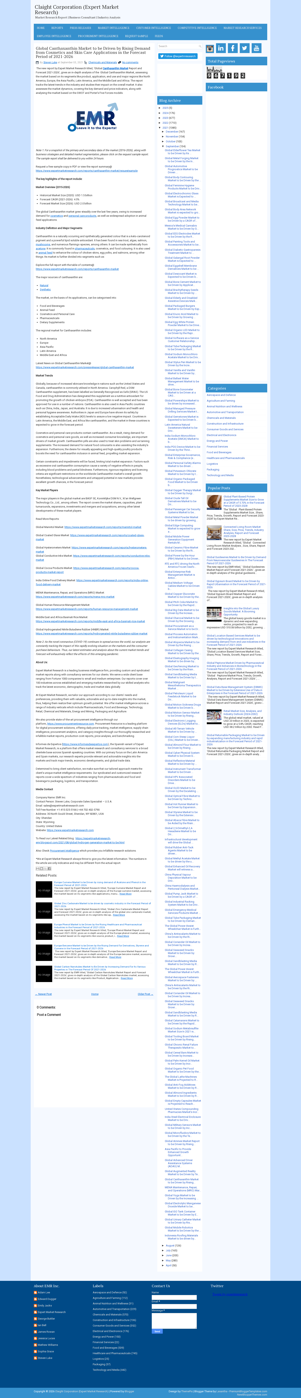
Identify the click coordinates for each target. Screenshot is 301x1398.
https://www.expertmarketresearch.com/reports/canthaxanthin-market (77, 269)
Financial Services (217, 446)
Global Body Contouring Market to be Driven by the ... (183, 179)
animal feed (45, 252)
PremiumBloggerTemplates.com (248, 1391)
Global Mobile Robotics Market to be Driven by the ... (183, 1229)
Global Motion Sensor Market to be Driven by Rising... (182, 714)
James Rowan (46, 1331)
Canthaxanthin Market (115, 68)
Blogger (129, 1391)
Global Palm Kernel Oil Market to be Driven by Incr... (182, 1062)
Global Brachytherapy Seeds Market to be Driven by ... (181, 291)
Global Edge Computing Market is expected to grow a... (182, 528)
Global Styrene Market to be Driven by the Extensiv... (181, 814)
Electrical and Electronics (221, 435)
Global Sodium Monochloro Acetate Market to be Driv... (182, 356)
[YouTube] (257, 53)
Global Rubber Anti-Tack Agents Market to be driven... (179, 850)
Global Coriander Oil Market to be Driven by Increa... (182, 943)
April (168, 1265)
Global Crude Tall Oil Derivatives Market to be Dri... (180, 501)
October (170, 141)
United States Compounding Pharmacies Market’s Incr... (182, 1110)
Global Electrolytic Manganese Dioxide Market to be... (183, 1205)
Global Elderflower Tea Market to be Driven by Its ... (182, 152)
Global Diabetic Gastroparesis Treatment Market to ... (182, 251)
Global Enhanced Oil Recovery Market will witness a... (182, 868)
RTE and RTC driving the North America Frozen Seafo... (182, 565)
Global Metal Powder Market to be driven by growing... (181, 519)
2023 (165, 117)
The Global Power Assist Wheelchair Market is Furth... (183, 927)
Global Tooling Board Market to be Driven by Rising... (182, 1038)
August (170, 1245)
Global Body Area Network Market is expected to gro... (182, 211)
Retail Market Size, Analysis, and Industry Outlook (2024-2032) (243, 712)
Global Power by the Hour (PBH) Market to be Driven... (182, 557)
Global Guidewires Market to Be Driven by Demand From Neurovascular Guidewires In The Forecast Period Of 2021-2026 (236, 560)
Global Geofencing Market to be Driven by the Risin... (182, 668)
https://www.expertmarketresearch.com (70, 830)
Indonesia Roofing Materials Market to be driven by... (181, 1237)
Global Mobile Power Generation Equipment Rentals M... (179, 539)
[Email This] (38, 869)
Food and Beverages (219, 452)
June (169, 1255)
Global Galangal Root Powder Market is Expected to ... (182, 259)
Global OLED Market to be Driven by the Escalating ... (181, 789)
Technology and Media (220, 475)
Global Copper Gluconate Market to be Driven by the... (182, 595)
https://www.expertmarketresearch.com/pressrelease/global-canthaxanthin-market (85, 367)
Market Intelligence (113, 28)
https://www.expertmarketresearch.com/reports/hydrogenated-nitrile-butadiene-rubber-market (91, 633)
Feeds (159, 36)
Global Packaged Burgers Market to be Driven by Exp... (183, 307)
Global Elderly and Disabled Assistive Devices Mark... (181, 299)
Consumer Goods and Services (225, 429)
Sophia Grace (46, 1351)
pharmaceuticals (85, 248)
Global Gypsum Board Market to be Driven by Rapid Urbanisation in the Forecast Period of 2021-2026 (236, 584)
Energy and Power (217, 440)
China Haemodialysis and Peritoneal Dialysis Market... (182, 887)
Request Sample (136, 36)
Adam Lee (44, 1292)
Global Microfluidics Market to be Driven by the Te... (183, 1134)
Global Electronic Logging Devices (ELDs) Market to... (182, 722)
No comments (130, 62)
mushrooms (43, 244)
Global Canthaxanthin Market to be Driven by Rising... (182, 1181)
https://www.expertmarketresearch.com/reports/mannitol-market (102, 527)
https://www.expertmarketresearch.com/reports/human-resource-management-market (87, 609)
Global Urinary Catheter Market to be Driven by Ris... (183, 1221)
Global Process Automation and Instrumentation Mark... (182, 636)
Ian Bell (42, 1325)
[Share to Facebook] (49, 869)
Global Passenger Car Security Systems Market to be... (182, 511)
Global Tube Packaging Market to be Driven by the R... (183, 348)
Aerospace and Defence (221, 395)
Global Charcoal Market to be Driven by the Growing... (182, 619)
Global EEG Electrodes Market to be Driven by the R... (182, 235)
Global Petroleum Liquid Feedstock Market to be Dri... (180, 696)
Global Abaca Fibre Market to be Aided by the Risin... (182, 822)
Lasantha (221, 1391)
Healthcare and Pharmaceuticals (226, 458)
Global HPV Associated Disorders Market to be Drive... (180, 780)
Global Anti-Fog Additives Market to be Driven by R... (181, 1086)
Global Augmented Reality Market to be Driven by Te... (182, 1173)
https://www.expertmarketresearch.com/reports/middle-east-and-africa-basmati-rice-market (90, 621)
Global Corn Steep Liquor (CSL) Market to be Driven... (182, 738)
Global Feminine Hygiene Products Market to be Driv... (183, 187)
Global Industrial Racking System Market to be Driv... (182, 903)
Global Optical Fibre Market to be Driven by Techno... (182, 797)
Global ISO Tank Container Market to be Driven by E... (181, 1213)
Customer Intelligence (153, 28)
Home (41, 28)
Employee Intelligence (54, 36)
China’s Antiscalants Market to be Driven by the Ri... (182, 935)
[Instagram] (210, 53)
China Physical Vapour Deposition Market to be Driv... (181, 877)
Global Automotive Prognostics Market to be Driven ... (181, 169)
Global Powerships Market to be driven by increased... (182, 402)
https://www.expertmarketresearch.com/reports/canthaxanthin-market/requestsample (87, 170)
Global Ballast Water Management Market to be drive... (182, 381)
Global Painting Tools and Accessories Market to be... (182, 243)
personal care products (82, 215)
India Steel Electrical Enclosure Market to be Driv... (183, 1118)
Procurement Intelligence (98, 36)
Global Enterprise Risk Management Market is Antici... (180, 574)
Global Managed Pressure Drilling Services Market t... (182, 410)
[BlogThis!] (42, 869)
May (168, 1260)
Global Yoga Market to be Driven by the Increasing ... (181, 1197)
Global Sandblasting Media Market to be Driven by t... (181, 676)
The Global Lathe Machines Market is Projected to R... (181, 1078)
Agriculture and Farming (221, 400)
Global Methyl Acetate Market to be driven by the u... (182, 860)
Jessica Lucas (46, 1338)
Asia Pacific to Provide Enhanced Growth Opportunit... (178, 1152)
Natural (44, 285)
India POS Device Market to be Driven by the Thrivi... (182, 448)
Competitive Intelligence (197, 28)
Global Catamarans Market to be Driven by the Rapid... (182, 1022)
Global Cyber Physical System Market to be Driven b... (182, 754)
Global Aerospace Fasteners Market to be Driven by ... (182, 979)
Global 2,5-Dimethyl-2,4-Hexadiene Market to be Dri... (180, 831)
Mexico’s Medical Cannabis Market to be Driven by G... (182, 227)
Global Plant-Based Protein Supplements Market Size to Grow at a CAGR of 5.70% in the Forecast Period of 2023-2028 (244, 501)
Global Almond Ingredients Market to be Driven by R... (181, 1094)
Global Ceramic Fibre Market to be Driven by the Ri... (181, 549)
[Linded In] (221, 53)
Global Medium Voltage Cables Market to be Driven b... (182, 585)
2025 (165, 107)
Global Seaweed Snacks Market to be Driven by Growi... (179, 953)
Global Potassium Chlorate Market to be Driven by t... (181, 472)
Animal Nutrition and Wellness (224, 406)
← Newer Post (43, 994)
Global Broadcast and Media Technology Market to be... (182, 203)
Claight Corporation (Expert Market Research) (77, 9)
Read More (125, 893)
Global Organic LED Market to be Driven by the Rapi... (182, 332)
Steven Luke (50, 62)
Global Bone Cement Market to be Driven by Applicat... (183, 283)
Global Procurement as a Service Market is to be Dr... (182, 627)
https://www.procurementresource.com (70, 723)
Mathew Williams (48, 1344)
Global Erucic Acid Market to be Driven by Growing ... (181, 316)
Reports (57, 28)
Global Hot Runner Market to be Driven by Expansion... (181, 806)
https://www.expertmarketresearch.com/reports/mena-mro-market (75, 596)
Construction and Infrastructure (225, 423)
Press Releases (80, 28)
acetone (40, 248)
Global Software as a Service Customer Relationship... (182, 339)
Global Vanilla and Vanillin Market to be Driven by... (180, 372)
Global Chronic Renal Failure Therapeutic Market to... (181, 1046)
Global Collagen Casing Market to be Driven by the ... (183, 652)
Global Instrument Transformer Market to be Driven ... (183, 770)
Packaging (213, 469)
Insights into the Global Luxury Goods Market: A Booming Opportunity (241, 611)
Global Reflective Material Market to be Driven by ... (181, 762)
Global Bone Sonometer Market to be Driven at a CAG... (180, 392)
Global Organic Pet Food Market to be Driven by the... (182, 1070)
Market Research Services (243, 28)
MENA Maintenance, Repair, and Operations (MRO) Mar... (183, 1189)
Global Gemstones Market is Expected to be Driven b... (181, 418)
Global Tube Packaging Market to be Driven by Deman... (183, 919)
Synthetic (45, 289)
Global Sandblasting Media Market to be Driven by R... (181, 963)
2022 (165, 122)
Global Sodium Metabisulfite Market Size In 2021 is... (181, 1030)
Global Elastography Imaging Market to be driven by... (182, 660)
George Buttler (46, 1318)
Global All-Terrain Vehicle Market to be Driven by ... (181, 730)
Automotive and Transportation (225, 412)
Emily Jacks (45, 1305)
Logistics (212, 463)
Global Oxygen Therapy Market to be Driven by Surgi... (183, 492)
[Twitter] (245, 53)
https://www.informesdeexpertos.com (85, 744)
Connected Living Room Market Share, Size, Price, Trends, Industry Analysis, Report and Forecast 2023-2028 (244, 531)
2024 (165, 112)
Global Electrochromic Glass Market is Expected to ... (181, 195)
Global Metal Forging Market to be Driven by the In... (181, 160)
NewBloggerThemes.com (252, 1394)
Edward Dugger (47, 1299)
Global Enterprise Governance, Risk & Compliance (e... (182, 456)
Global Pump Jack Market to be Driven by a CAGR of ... (181, 895)
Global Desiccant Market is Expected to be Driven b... (181, 275)
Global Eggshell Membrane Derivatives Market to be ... (182, 267)
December (172, 131)
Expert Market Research (52, 1312)
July (168, 1250)
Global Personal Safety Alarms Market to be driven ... (183, 464)
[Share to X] (45, 869)
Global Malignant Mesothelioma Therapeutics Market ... (183, 685)
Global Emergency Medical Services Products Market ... (182, 911)
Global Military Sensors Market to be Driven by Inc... (183, 1126)
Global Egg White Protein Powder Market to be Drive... (183, 324)
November (172, 136)
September (172, 146)
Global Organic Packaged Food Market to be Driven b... (181, 482)
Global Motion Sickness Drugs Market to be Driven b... (183, 706)
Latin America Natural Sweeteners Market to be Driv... (181, 427)
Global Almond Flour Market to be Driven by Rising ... (183, 746)
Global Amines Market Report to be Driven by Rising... (182, 1143)
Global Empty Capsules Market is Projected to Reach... (183, 1102)
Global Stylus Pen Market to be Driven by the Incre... (183, 364)
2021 (165, 127)
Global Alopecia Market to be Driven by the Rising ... (182, 644)
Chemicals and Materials (102, 62)
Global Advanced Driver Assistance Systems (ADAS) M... (179, 1163)
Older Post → (145, 994)
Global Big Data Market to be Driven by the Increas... (182, 611)
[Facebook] (233, 53)
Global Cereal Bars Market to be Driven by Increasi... (181, 1054)
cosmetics (56, 215)
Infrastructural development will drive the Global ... (181, 841)
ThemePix (186, 1391)
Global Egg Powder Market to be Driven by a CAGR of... (182, 219)
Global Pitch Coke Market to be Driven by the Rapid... (181, 603)
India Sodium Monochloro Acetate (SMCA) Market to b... (182, 438)
